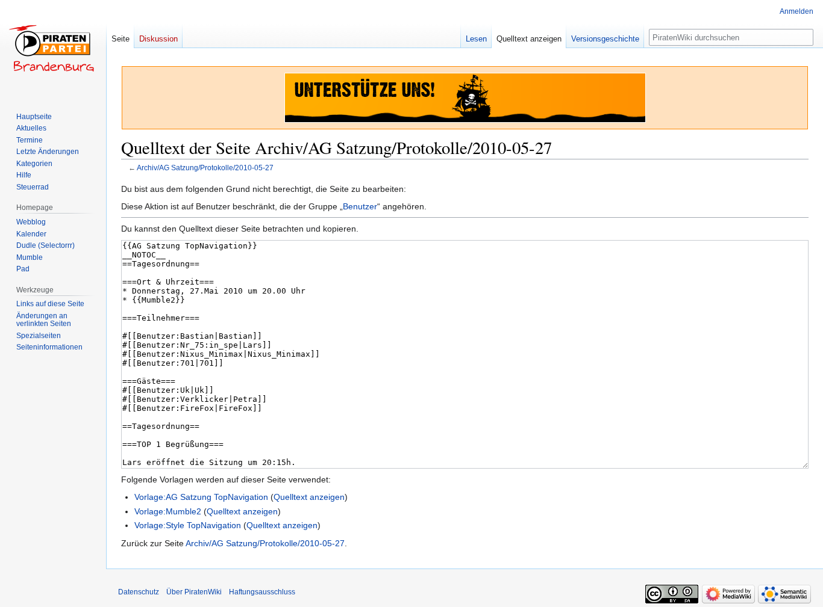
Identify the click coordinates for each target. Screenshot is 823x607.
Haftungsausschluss (262, 592)
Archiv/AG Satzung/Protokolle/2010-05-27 (205, 167)
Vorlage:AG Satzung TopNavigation (201, 497)
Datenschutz (138, 592)
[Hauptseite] (53, 48)
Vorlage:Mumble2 (167, 511)
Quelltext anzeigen (309, 497)
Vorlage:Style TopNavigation (187, 525)
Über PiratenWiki (194, 592)
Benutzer (360, 206)
